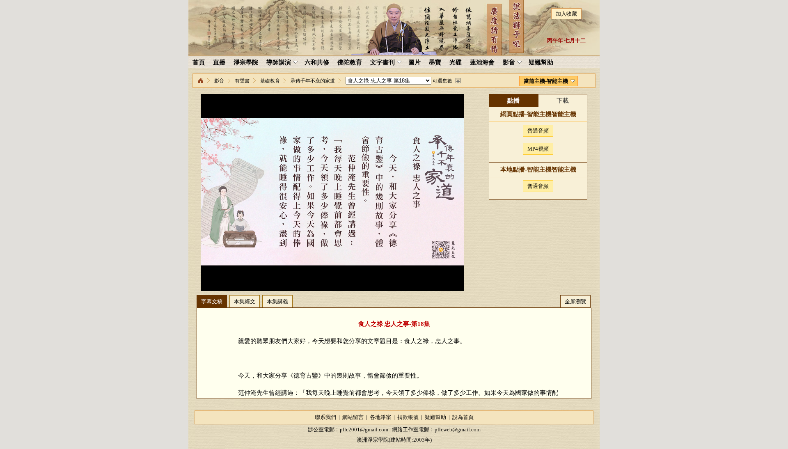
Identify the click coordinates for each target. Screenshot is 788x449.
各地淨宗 (380, 417)
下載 (563, 100)
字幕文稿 (211, 301)
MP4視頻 (538, 149)
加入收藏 (566, 14)
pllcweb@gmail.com (458, 429)
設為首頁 (463, 417)
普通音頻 (538, 131)
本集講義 (277, 301)
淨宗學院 (200, 81)
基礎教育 (270, 81)
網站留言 (353, 417)
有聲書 (242, 81)
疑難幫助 (435, 417)
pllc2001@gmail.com (364, 429)
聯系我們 (325, 417)
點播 (513, 100)
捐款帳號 (408, 417)
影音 (219, 81)
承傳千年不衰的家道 (313, 81)
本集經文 (244, 301)
